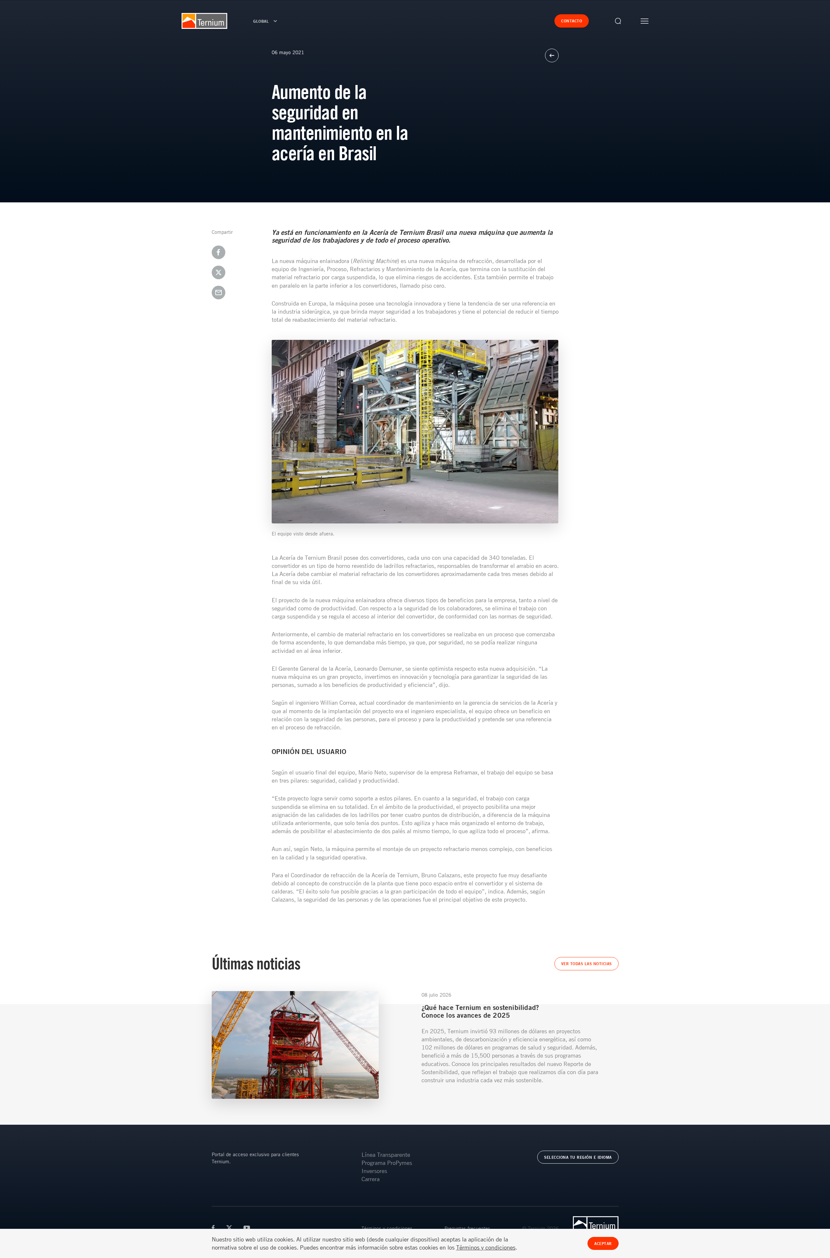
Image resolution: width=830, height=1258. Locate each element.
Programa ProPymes (387, 1162)
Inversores (374, 1170)
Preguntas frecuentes (467, 1228)
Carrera (371, 1178)
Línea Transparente (386, 1154)
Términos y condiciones (387, 1228)
